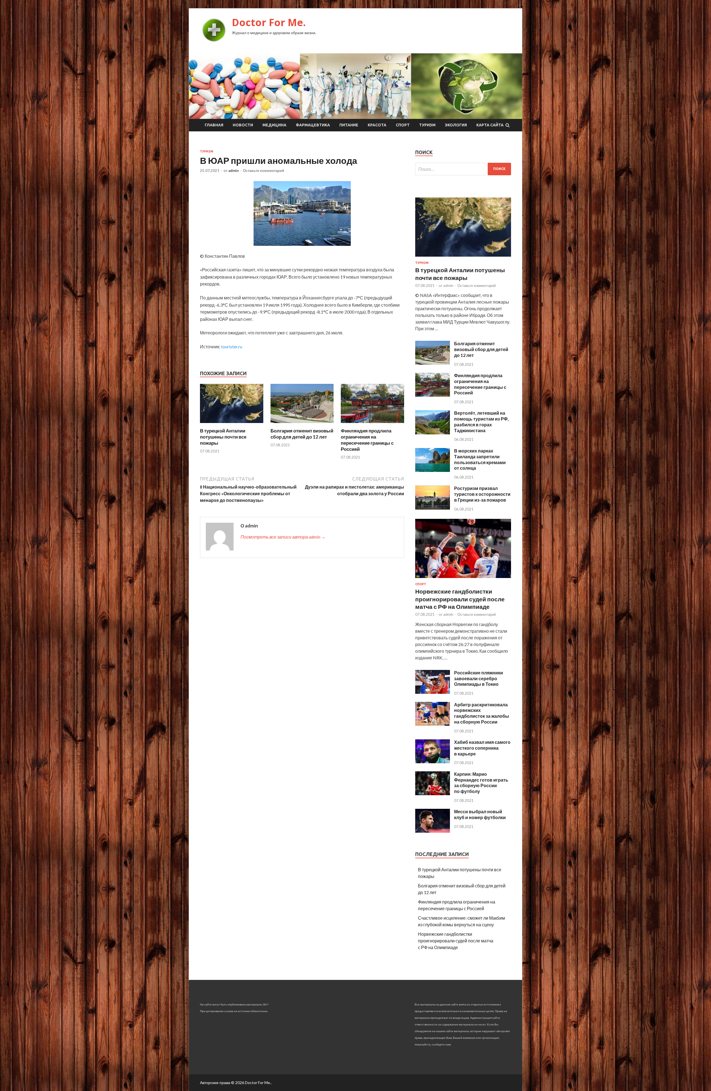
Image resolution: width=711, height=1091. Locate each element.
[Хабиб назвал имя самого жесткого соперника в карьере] (432, 761)
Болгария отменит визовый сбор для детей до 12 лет (302, 434)
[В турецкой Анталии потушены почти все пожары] (231, 424)
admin (233, 170)
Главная (214, 125)
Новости (243, 125)
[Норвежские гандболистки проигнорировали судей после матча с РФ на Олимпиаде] (463, 579)
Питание (348, 125)
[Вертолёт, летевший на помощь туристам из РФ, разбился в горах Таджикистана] (432, 432)
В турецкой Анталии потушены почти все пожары (223, 437)
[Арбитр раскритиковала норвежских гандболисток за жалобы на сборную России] (432, 724)
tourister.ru (231, 346)
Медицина (274, 125)
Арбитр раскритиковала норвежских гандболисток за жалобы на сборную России (481, 713)
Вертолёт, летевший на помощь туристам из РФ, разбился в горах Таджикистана (481, 421)
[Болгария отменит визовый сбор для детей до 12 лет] (302, 424)
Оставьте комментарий (263, 170)
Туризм (427, 125)
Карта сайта (490, 125)
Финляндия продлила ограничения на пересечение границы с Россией (367, 440)
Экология (456, 125)
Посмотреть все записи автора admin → (283, 536)
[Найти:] (463, 169)
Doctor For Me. (269, 22)
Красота (377, 125)
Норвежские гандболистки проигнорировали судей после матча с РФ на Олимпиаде (460, 599)
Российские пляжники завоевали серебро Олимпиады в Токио (478, 678)
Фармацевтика (313, 125)
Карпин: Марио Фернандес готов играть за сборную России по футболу (481, 782)
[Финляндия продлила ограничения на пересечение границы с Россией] (372, 424)
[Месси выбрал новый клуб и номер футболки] (432, 831)
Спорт (403, 125)
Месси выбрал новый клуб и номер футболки (480, 814)
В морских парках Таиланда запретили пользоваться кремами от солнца (480, 459)
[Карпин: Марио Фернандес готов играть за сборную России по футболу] (432, 793)
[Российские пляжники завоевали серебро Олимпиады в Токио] (432, 692)
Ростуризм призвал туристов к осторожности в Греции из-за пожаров (482, 494)
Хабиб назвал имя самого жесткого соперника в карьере (482, 747)
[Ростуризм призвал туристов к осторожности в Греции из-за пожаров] (432, 508)
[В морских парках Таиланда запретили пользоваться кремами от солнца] (432, 470)
